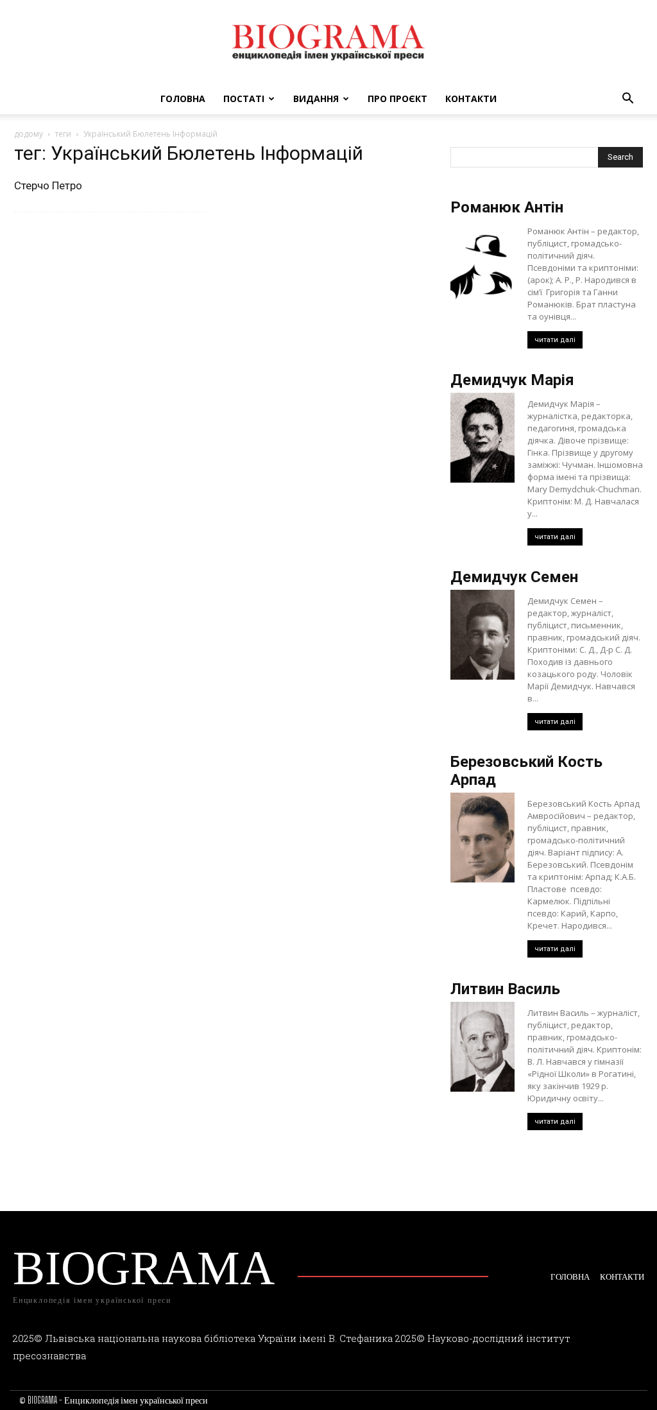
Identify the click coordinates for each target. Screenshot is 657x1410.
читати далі (555, 340)
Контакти (471, 98)
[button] (627, 100)
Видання (316, 98)
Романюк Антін (506, 207)
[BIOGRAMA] (328, 42)
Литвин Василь (505, 989)
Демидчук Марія (512, 380)
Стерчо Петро (48, 185)
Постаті (243, 98)
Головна (182, 98)
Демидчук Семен (514, 577)
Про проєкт (397, 98)
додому (28, 133)
